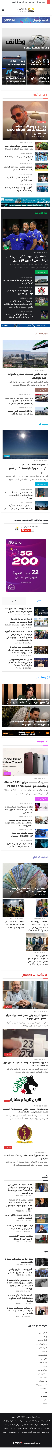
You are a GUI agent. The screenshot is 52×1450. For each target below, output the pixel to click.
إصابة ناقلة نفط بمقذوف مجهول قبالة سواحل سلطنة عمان (16, 66)
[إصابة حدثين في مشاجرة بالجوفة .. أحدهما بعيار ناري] (38, 59)
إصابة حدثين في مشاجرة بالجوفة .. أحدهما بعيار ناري (39, 64)
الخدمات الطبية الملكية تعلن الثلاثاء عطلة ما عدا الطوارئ (25, 1157)
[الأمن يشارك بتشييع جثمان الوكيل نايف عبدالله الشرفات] (42, 187)
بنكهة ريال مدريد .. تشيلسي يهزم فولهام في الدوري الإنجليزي (27, 258)
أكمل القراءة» (41, 390)
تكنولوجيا (44, 1359)
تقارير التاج (36, 1432)
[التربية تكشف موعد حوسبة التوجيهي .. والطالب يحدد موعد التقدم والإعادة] (41, 820)
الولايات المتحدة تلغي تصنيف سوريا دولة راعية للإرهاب (20, 412)
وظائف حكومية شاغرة (36, 48)
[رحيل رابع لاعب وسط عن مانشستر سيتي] (41, 156)
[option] (26, 56)
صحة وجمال (42, 1374)
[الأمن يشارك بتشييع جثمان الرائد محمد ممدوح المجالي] (41, 1272)
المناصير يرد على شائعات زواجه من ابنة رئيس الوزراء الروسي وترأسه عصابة (20, 650)
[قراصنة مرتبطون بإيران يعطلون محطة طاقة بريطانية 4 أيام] (41, 843)
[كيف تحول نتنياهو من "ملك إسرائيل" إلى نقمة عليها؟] (41, 1228)
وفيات (45, 1403)
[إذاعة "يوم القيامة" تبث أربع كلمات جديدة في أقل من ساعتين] (41, 505)
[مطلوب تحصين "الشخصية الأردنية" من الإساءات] (41, 1239)
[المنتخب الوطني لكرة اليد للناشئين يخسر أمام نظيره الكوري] (41, 167)
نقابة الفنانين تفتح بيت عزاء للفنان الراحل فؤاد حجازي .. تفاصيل (20, 1298)
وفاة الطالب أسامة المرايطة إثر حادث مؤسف (18, 1260)
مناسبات (44, 1396)
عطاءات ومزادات (41, 1385)
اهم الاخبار (43, 1348)
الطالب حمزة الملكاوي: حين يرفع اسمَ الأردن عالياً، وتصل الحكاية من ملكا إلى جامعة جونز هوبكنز (20, 1189)
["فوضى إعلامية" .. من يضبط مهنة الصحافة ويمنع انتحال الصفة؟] (13, 908)
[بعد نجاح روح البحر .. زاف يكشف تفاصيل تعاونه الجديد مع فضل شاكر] (25, 120)
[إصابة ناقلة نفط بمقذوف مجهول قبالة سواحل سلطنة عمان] (14, 59)
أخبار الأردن (43, 1333)
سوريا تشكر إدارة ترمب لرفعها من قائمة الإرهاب (18, 281)
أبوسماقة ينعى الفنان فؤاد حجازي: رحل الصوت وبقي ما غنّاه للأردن (20, 1311)
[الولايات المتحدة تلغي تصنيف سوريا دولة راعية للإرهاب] (41, 411)
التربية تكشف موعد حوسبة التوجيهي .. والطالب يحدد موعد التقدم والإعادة (19, 823)
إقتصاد (44, 1336)
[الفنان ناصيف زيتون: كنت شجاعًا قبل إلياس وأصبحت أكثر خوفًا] (26, 716)
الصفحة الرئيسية (43, 1428)
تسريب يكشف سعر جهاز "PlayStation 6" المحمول (22, 834)
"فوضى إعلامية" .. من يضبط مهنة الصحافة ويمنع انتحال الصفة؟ (14, 924)
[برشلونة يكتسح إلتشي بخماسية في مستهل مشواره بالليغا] (44, 314)
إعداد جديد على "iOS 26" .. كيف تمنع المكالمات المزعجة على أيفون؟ (19, 495)
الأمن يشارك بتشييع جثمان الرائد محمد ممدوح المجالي (20, 1271)
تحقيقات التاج (42, 1351)
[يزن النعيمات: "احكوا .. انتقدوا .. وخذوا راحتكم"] (43, 177)
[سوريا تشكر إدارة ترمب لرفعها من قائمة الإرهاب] (41, 280)
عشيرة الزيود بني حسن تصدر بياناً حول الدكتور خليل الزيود (27, 1017)
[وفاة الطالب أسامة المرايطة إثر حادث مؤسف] (41, 1262)
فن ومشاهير (42, 1381)
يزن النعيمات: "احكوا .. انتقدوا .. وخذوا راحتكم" (19, 178)
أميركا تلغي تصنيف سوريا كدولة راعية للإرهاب (28, 376)
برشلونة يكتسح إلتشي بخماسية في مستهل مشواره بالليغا (19, 315)
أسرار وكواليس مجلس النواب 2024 (20, 1432)
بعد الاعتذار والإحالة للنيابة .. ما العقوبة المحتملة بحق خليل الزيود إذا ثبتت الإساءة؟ (38, 926)
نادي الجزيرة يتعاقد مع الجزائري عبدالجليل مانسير (19, 292)
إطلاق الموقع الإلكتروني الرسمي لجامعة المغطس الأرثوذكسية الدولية (20, 662)
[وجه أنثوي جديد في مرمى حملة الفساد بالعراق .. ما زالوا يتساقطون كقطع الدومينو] (41, 398)
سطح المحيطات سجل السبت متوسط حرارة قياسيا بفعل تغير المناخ (28, 468)
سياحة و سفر (42, 1370)
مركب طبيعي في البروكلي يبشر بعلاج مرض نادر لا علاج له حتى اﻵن (18, 147)
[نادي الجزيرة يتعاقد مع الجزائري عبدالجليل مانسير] (41, 290)
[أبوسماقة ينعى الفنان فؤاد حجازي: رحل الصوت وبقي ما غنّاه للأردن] (41, 1311)
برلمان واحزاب (41, 1344)
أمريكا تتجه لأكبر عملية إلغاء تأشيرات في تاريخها (40, 83)
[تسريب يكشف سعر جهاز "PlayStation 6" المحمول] (41, 833)
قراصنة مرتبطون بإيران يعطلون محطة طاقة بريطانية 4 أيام (20, 845)
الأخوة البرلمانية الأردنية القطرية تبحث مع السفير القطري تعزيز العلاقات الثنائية (19, 622)
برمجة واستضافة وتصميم (31, 1443)
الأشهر (13, 601)
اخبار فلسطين (42, 1340)
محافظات (43, 1388)
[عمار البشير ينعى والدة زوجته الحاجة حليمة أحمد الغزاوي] (41, 611)
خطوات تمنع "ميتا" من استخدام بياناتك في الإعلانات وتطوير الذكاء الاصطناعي (18, 809)
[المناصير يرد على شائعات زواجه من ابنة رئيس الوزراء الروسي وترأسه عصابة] (41, 650)
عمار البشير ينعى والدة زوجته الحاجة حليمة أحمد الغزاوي (19, 610)
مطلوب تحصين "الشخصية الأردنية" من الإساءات (21, 1237)
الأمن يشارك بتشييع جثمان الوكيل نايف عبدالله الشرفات (18, 189)
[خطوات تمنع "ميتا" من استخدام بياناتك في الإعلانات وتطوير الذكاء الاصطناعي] (41, 807)
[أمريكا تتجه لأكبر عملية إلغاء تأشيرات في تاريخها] (38, 76)
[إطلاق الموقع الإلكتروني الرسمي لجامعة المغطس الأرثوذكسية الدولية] (41, 662)
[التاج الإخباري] (26, 9)
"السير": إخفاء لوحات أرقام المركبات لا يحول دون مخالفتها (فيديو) (25, 1064)
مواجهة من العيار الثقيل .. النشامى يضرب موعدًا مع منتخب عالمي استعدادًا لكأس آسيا (18, 304)
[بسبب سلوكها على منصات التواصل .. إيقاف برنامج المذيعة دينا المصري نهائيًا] (26, 694)
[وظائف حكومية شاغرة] (26, 39)
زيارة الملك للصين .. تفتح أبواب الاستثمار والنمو (19, 1216)
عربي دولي (43, 1377)
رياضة (45, 1366)
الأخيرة (38, 601)
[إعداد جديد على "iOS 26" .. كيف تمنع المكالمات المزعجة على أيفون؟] (41, 492)
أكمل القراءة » (41, 272)
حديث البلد (43, 1362)
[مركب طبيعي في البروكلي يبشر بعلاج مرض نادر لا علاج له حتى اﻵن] (41, 146)
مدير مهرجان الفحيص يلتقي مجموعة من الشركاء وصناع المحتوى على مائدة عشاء (25, 1110)
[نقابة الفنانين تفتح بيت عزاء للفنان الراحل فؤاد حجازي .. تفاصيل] (41, 1298)
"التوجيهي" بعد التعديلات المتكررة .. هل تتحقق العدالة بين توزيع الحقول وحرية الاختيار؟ (37, 960)
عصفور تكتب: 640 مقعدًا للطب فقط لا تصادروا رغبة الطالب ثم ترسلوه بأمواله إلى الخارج (19, 1204)
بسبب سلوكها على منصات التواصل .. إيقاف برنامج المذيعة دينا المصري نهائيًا (27, 701)
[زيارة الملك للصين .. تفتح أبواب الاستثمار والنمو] (41, 1218)
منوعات (44, 1400)
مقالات (44, 1392)
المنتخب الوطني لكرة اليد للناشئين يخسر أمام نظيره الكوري (18, 168)
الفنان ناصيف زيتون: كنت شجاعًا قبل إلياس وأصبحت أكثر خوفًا (29, 723)
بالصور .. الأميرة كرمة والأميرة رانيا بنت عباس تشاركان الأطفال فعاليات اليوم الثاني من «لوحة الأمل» (19, 636)
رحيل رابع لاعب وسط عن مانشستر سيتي (18, 158)
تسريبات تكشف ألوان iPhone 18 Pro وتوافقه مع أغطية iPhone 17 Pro (26, 784)
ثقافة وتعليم (42, 1355)
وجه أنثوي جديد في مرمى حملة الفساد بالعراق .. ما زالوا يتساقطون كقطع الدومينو (19, 400)
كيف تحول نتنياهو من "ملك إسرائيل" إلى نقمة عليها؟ (20, 1227)
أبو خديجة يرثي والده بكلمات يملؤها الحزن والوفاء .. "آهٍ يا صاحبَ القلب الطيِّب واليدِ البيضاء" (20, 1284)
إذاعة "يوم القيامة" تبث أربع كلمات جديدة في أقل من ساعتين (18, 507)
